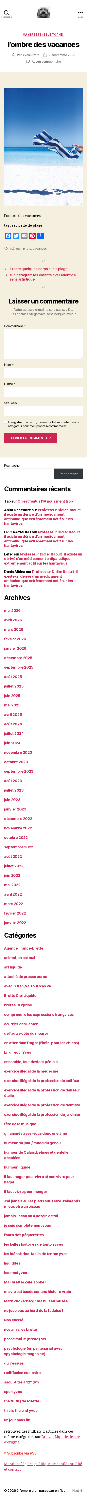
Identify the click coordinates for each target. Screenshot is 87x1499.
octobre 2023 (16, 762)
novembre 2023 (18, 752)
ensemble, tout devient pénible (31, 1062)
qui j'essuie (13, 1363)
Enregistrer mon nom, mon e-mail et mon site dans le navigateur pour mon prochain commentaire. (43, 424)
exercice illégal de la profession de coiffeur (42, 1081)
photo (27, 248)
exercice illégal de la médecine (31, 1071)
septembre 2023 (18, 771)
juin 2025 (12, 696)
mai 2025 (12, 705)
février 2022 (15, 913)
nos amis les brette (20, 1329)
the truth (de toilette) (22, 1401)
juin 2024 (12, 743)
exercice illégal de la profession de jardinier (42, 1114)
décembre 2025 (18, 658)
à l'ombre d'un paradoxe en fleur (42, 1491)
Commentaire (15, 326)
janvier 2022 (15, 923)
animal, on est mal (19, 958)
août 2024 (13, 724)
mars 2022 (13, 904)
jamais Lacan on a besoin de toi (31, 1216)
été (12, 248)
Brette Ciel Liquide (20, 995)
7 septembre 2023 (62, 55)
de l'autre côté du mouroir (26, 1033)
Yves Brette (30, 55)
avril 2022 (13, 894)
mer (18, 248)
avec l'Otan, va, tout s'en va (27, 986)
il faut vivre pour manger (25, 1191)
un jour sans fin (17, 1420)
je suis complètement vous (27, 1225)
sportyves (13, 1392)
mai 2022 (12, 885)
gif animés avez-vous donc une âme (35, 1133)
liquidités (12, 1263)
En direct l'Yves (17, 1052)
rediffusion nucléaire (22, 1373)
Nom (9, 365)
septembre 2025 (18, 667)
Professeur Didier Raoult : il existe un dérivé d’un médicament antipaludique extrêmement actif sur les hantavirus (42, 517)
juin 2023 (12, 800)
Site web (10, 403)
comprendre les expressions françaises (39, 1014)
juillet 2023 (14, 790)
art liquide (13, 967)
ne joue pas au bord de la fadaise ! (33, 1310)
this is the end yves (20, 1410)
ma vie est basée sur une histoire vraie (37, 1291)
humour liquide (17, 1167)
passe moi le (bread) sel (25, 1339)
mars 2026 (13, 629)
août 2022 (13, 856)
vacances (40, 248)
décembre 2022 (18, 819)
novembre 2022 (18, 828)
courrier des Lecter (21, 1024)
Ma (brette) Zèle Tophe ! (43, 34)
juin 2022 (12, 875)
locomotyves (15, 1273)
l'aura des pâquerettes (24, 1235)
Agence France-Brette (23, 948)
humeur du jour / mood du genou (32, 1143)
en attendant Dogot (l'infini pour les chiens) (41, 1043)
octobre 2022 (16, 837)
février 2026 (15, 639)
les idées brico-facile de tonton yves (35, 1254)
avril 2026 (13, 620)
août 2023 (13, 781)
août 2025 (13, 677)
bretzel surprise (18, 1005)
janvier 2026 (15, 648)
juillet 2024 (14, 733)
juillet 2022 (13, 866)
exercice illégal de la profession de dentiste (42, 1105)
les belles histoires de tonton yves (33, 1244)
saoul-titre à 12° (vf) (21, 1382)
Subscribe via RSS (21, 1453)
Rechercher (12, 466)
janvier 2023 (15, 809)
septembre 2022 (18, 847)
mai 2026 (12, 610)
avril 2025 (13, 714)
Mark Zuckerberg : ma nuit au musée (36, 1301)
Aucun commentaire (46, 61)
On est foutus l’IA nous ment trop (45, 501)
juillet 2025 (14, 686)
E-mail (10, 384)
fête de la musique (20, 1124)
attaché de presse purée (25, 977)
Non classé (13, 1320)
